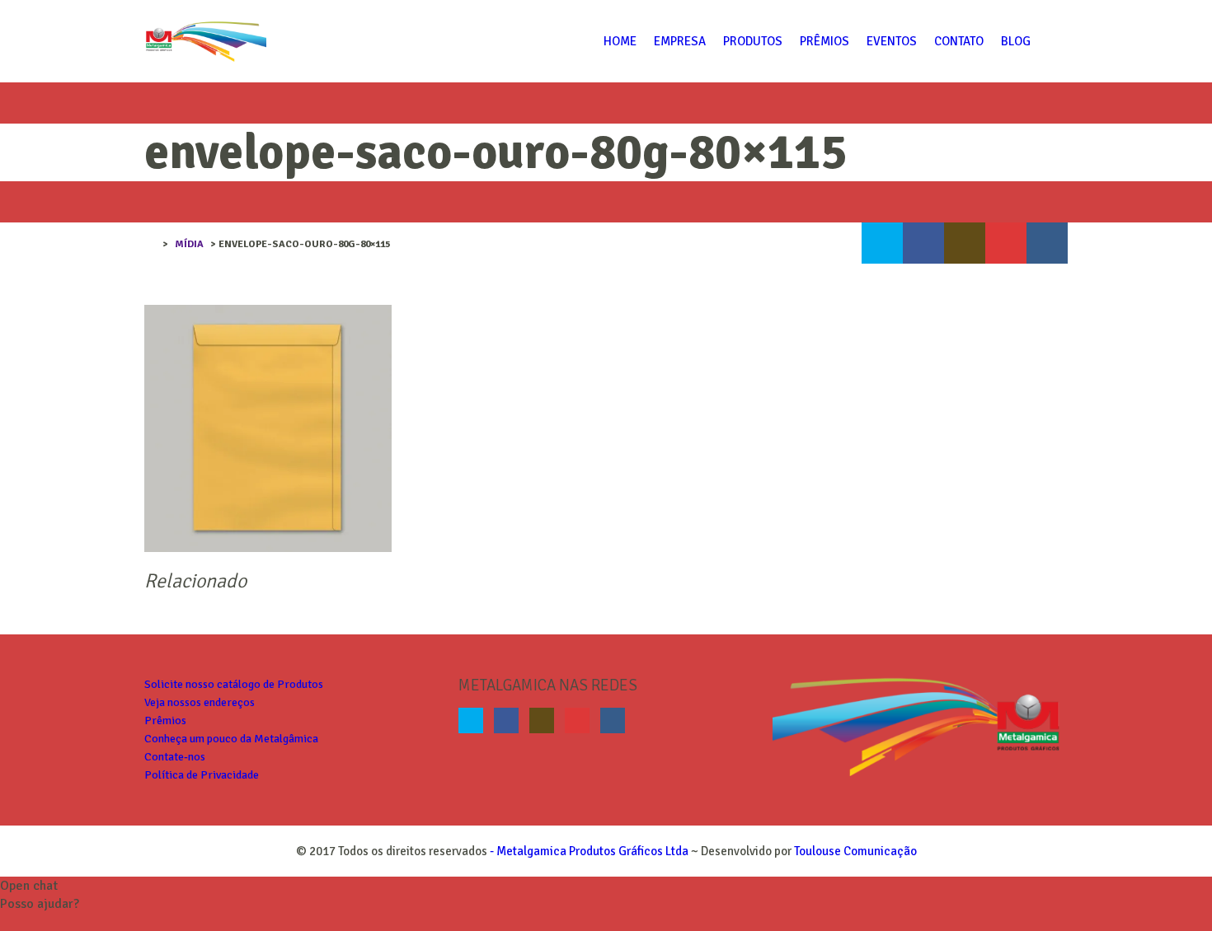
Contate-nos (174, 757)
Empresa (680, 41)
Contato (959, 41)
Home (620, 41)
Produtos (752, 41)
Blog (1016, 41)
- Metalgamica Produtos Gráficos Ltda (587, 851)
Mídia (189, 244)
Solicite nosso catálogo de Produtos (233, 684)
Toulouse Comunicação (855, 851)
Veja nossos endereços (199, 702)
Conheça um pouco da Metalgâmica (231, 739)
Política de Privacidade (201, 775)
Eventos (892, 41)
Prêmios (824, 41)
